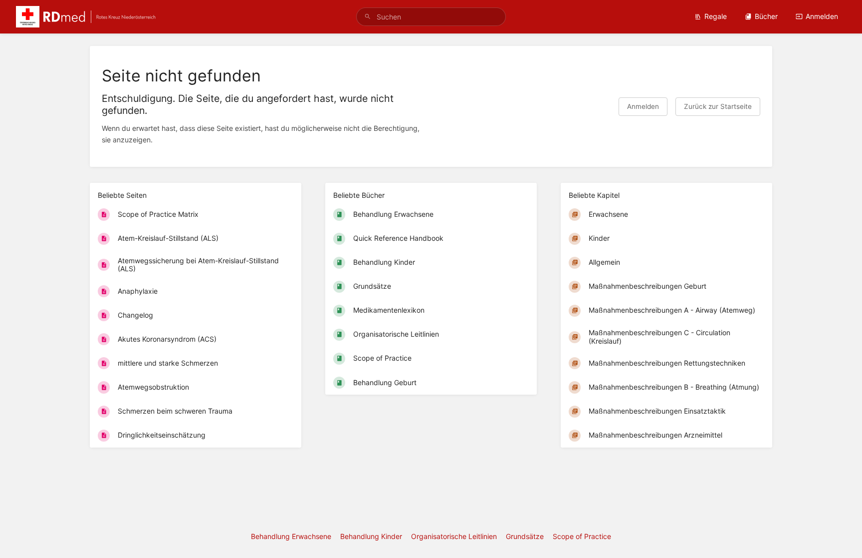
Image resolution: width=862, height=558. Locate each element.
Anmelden (822, 16)
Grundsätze (525, 536)
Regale (715, 16)
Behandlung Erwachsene (291, 536)
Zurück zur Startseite (718, 106)
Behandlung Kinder (371, 536)
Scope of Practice (582, 536)
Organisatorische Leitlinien (454, 536)
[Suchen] (367, 16)
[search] (431, 16)
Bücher (766, 16)
